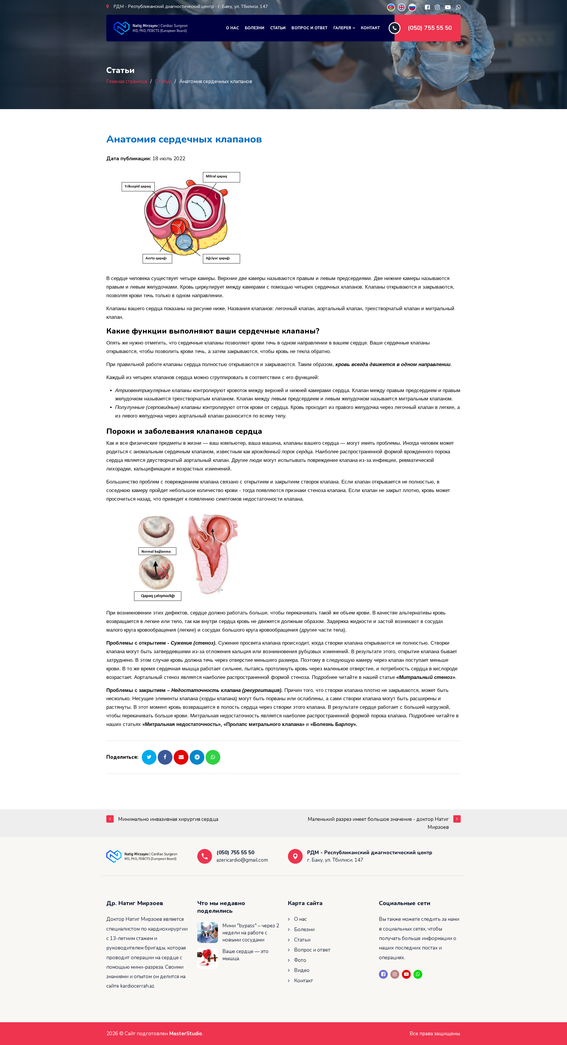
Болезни (254, 28)
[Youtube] (448, 7)
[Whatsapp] (458, 7)
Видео (301, 970)
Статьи (278, 28)
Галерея (342, 28)
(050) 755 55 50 (430, 28)
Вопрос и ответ (309, 28)
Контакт (370, 28)
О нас (232, 28)
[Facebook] (427, 7)
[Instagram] (437, 7)
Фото (300, 960)
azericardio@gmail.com (242, 860)
